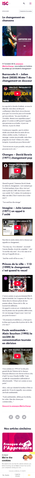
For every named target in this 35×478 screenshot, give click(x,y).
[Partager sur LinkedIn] (17, 417)
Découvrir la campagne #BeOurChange (16, 406)
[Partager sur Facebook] (11, 417)
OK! (29, 475)
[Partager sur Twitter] (24, 417)
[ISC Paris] (6, 3)
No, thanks (6, 475)
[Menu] (30, 3)
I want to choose (17, 475)
